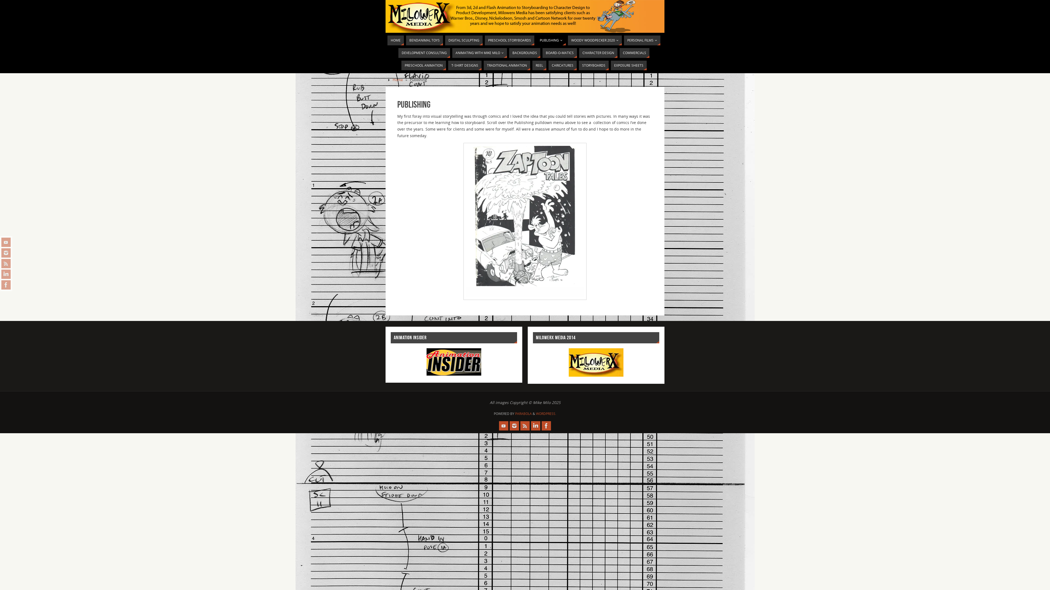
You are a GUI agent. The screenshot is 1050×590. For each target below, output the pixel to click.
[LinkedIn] (6, 274)
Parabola (523, 413)
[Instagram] (6, 253)
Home (398, 80)
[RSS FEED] (6, 263)
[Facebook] (6, 285)
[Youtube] (6, 242)
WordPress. (546, 413)
